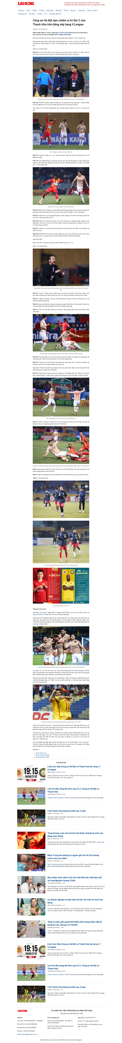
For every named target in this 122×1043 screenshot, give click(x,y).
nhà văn (63, 886)
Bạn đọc (73, 10)
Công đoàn (81, 10)
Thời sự (66, 10)
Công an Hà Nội (64, 32)
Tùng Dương (100, 842)
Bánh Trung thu (52, 864)
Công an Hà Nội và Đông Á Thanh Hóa (59, 798)
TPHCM (50, 909)
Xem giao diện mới (55, 14)
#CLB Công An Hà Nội (42, 755)
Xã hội (28, 10)
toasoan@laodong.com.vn (29, 1034)
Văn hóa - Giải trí (92, 10)
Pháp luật (58, 10)
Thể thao (41, 10)
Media (35, 10)
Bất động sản (22, 14)
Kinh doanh (50, 10)
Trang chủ (21, 10)
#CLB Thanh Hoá (41, 753)
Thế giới (39, 14)
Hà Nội (83, 817)
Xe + (45, 14)
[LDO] (31, 774)
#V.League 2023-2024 (42, 757)
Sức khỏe (32, 14)
